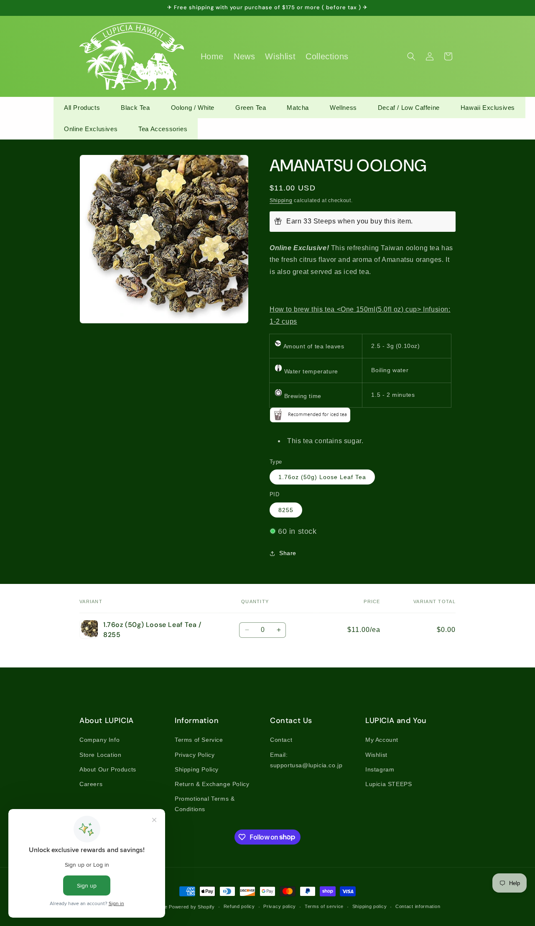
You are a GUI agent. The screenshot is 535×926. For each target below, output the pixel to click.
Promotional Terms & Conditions (204, 803)
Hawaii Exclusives (488, 107)
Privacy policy (279, 906)
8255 (285, 510)
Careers (90, 784)
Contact (281, 739)
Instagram (379, 769)
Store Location (100, 754)
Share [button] (287, 553)
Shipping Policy (197, 769)
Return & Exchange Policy (212, 784)
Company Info (99, 739)
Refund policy (239, 906)
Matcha (298, 107)
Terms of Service (199, 739)
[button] (411, 56)
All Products (82, 107)
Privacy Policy (194, 754)
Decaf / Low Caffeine (409, 107)
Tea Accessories (162, 128)
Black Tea (135, 107)
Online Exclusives (90, 128)
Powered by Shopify (192, 906)
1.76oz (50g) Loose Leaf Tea (322, 477)
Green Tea (250, 107)
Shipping (281, 200)
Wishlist (376, 754)
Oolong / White (192, 107)
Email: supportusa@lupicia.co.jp (306, 760)
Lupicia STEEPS (388, 784)
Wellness (343, 107)
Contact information (417, 906)
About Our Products (107, 769)
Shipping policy (369, 906)
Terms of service (324, 906)
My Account (381, 739)
